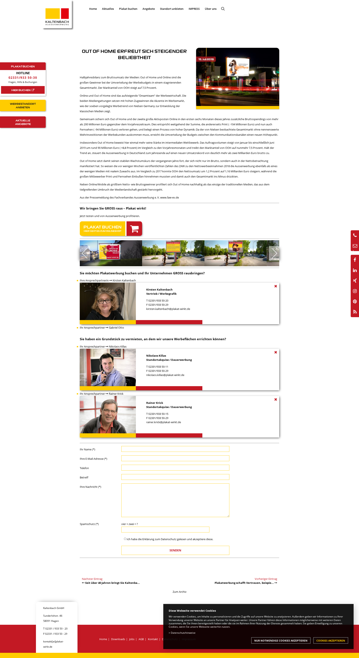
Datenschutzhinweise (183, 632)
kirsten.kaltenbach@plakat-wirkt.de (168, 309)
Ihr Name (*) (87, 449)
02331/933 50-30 (23, 77)
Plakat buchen (128, 9)
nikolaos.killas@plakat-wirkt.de (165, 375)
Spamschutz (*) (89, 524)
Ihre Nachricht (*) (90, 487)
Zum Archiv (180, 592)
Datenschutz (168, 539)
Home (93, 9)
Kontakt (153, 639)
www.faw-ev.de (170, 197)
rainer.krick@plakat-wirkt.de (163, 422)
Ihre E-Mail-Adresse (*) (93, 459)
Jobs (131, 639)
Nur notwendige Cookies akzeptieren (280, 640)
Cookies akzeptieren (330, 640)
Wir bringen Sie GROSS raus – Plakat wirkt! (113, 208)
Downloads (118, 639)
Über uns (210, 9)
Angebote (149, 9)
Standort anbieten (171, 9)
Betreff (84, 477)
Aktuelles (108, 9)
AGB (141, 639)
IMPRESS (194, 9)
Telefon (84, 468)
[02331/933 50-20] (355, 235)
